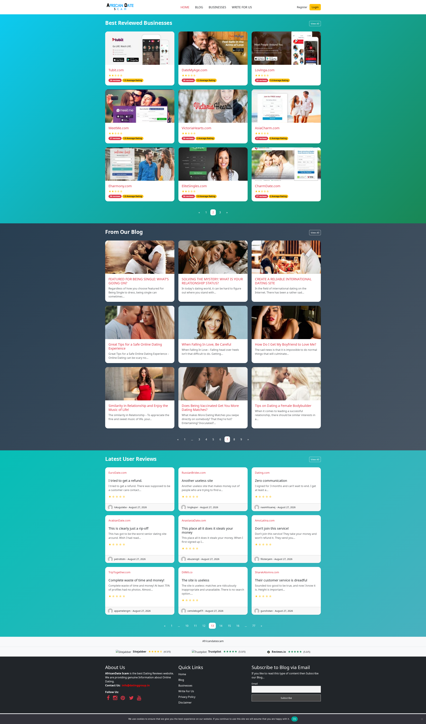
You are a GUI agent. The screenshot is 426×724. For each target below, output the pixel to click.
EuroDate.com (117, 473)
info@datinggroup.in (136, 685)
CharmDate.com (267, 186)
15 (229, 626)
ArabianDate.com (119, 520)
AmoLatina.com (265, 520)
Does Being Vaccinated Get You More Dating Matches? (210, 407)
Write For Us (186, 691)
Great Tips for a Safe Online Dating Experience (135, 346)
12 (203, 626)
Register (302, 7)
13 (212, 626)
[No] (422, 719)
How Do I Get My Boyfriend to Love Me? (285, 344)
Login (315, 7)
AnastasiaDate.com (194, 520)
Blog (181, 680)
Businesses (185, 685)
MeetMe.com (118, 128)
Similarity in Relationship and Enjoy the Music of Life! (138, 407)
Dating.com (262, 473)
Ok (294, 719)
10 (186, 626)
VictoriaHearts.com (196, 128)
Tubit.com (116, 70)
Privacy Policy (186, 697)
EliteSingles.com (194, 186)
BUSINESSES (217, 7)
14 (220, 626)
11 (195, 626)
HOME (185, 7)
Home (182, 674)
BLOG (199, 7)
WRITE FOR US (242, 7)
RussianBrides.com (194, 473)
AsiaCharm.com (267, 128)
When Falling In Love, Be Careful (206, 344)
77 (253, 626)
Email (255, 683)
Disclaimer (185, 702)
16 (237, 626)
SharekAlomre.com (267, 572)
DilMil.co (187, 572)
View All (315, 23)
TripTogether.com (119, 572)
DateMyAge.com (194, 70)
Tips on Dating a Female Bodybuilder (283, 405)
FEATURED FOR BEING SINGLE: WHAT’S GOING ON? (138, 281)
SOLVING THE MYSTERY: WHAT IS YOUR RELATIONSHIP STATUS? (212, 281)
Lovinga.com (265, 70)
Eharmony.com (120, 186)
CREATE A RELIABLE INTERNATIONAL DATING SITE (283, 281)
